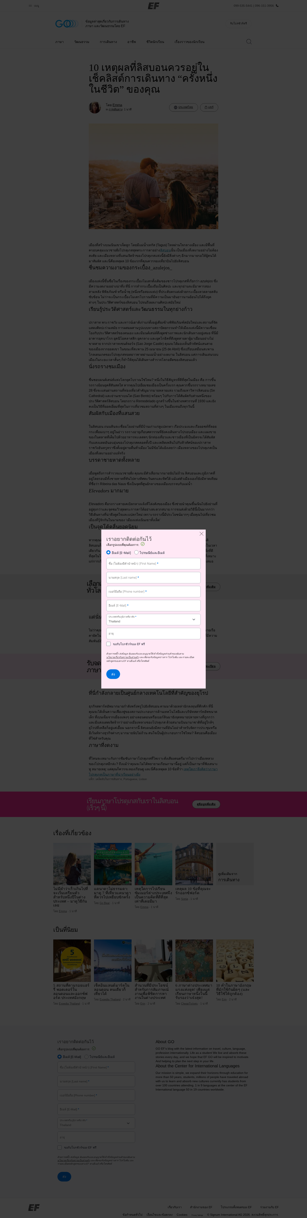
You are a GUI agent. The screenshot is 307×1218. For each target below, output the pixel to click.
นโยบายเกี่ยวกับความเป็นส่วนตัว (122, 658)
